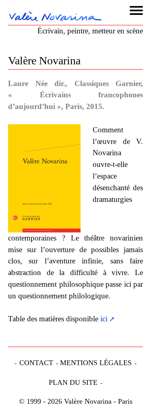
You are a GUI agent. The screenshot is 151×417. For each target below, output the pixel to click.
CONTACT (36, 363)
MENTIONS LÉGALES (96, 363)
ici (104, 318)
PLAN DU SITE (73, 382)
